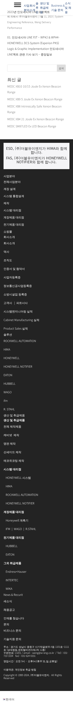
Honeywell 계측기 (17, 520)
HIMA (7, 349)
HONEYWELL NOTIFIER (18, 366)
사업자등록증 (12, 277)
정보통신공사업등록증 (18, 286)
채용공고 (9, 609)
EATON (8, 375)
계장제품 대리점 (14, 217)
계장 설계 (10, 189)
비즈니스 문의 (12, 630)
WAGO (8, 392)
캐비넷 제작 (12, 435)
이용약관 (8, 669)
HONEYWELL (11, 358)
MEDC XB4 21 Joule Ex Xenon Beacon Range (35, 119)
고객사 (8, 303)
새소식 (8, 601)
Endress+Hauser (16, 571)
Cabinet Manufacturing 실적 (21, 320)
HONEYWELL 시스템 (18, 477)
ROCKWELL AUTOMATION (20, 341)
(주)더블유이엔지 (28, 16)
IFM (8, 529)
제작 (6, 203)
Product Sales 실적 (16, 328)
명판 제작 (10, 443)
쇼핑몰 (8, 231)
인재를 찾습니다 (14, 618)
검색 (61, 68)
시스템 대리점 (12, 210)
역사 (6, 251)
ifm (6, 400)
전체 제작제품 (12, 426)
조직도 (8, 260)
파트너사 (22, 303)
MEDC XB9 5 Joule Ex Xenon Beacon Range (34, 99)
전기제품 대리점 (14, 224)
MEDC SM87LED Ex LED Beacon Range (31, 126)
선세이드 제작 (12, 452)
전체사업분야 (12, 181)
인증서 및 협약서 (14, 268)
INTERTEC (12, 580)
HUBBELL (9, 383)
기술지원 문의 (12, 639)
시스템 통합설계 (14, 196)
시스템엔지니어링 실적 (18, 311)
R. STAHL (9, 409)
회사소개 (9, 243)
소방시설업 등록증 (15, 294)
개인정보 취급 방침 (25, 669)
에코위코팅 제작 (14, 460)
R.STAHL (31, 529)
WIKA (8, 588)
